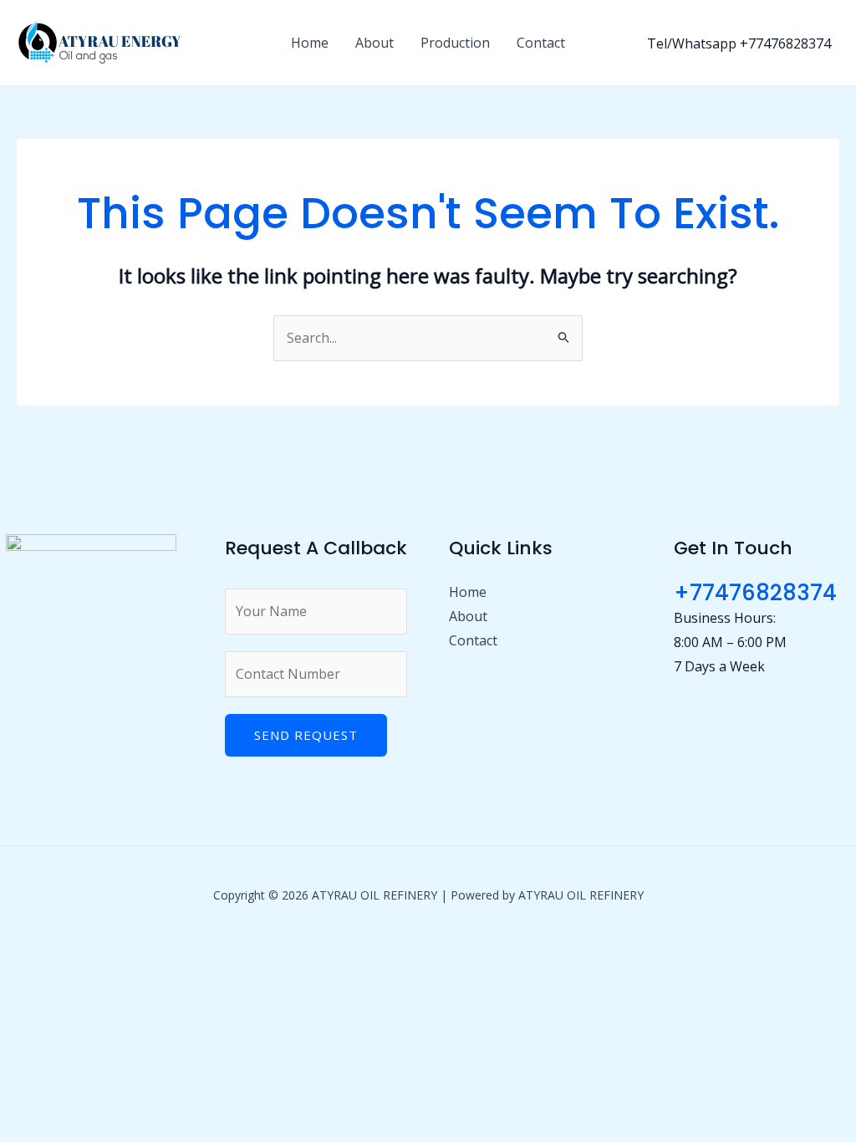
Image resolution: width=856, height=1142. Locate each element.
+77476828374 (755, 593)
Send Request (306, 734)
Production (455, 42)
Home (310, 42)
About (374, 42)
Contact (541, 42)
